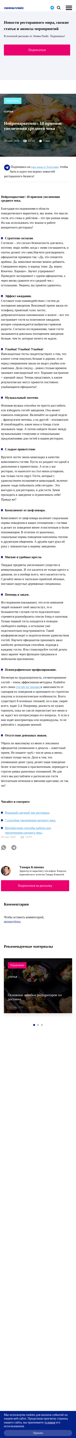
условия (49, 1422)
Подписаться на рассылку (35, 885)
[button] (34, 1025)
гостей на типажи (28, 687)
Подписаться (37, 50)
